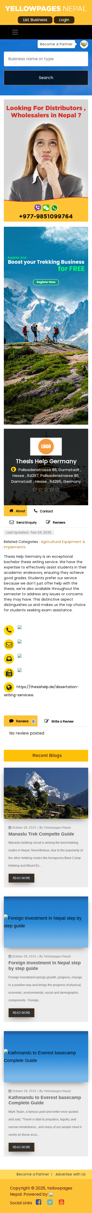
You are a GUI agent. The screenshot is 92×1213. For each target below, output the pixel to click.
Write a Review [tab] (62, 721)
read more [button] (21, 878)
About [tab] (20, 511)
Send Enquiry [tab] (26, 522)
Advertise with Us (70, 1174)
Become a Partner (33, 1174)
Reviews (59, 522)
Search (46, 78)
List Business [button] (35, 20)
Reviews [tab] (25, 721)
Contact (46, 511)
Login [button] (64, 20)
